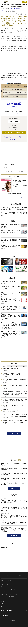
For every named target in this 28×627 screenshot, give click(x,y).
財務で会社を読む (10, 10)
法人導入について (4, 606)
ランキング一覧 (14, 433)
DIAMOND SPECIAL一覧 (7, 544)
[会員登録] (24, 2)
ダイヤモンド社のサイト (6, 610)
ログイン (18, 1)
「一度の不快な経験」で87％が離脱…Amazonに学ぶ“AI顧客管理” (14, 473)
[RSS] (20, 575)
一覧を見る (14, 488)
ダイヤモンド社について (6, 615)
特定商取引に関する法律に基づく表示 (9, 594)
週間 (17, 366)
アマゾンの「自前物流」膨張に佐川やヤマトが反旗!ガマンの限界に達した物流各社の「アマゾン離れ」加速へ (14, 214)
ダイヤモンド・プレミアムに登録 (14, 132)
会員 (24, 366)
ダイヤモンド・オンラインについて (9, 581)
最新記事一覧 (14, 535)
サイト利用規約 (4, 591)
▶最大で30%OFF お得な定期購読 (14, 198)
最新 (4, 366)
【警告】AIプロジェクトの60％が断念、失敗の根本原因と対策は (14, 464)
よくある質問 (3, 599)
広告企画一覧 (4, 547)
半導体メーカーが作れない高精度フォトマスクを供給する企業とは (14, 469)
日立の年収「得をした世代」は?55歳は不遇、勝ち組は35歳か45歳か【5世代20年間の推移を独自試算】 (14, 208)
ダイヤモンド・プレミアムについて (8, 586)
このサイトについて (5, 584)
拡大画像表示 (3, 99)
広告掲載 (3, 601)
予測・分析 (3, 10)
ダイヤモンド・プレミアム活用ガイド (9, 589)
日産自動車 (5, 167)
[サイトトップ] (6, 2)
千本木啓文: (15, 8)
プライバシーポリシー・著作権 (7, 596)
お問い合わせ (3, 603)
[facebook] (14, 575)
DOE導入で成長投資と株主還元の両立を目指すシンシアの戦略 (14, 483)
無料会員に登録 (14, 121)
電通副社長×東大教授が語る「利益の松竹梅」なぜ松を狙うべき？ (14, 478)
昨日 (11, 366)
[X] (7, 575)
